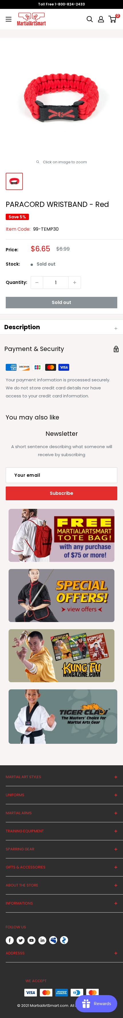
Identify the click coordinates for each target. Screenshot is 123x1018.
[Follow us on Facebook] (10, 940)
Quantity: (16, 282)
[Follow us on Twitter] (21, 940)
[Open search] (90, 19)
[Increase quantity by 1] (75, 282)
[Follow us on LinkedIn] (42, 940)
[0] (112, 19)
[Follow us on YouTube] (31, 940)
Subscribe (61, 493)
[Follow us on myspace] (53, 940)
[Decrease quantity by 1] (37, 282)
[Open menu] (8, 19)
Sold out (61, 302)
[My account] (101, 19)
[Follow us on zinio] (64, 940)
